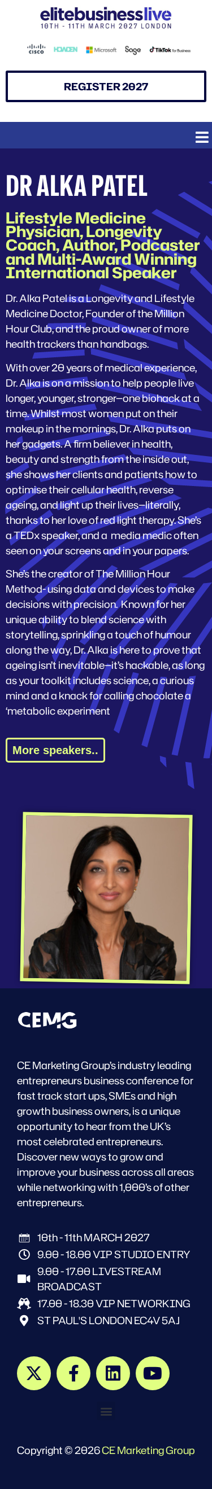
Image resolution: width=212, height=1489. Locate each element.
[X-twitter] (34, 1373)
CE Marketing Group (148, 1450)
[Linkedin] (113, 1373)
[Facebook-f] (73, 1373)
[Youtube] (153, 1373)
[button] (202, 137)
